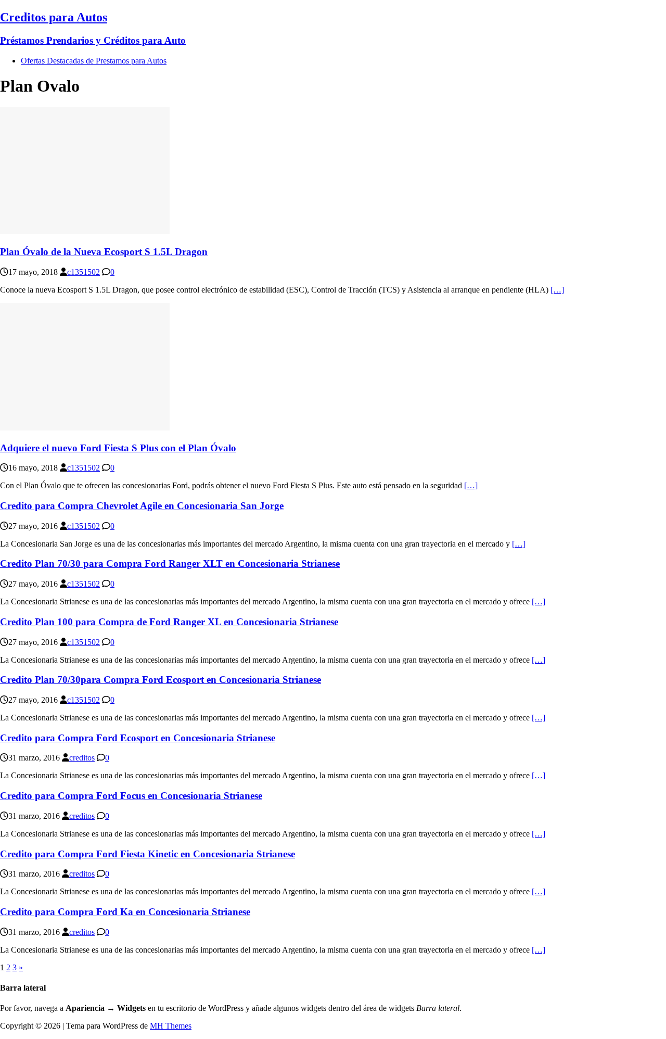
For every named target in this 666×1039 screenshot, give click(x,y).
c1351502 (83, 272)
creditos (82, 757)
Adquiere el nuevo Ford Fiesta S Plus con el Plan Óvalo (118, 447)
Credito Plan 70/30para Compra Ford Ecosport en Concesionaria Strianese (160, 679)
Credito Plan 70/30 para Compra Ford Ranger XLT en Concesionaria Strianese (170, 563)
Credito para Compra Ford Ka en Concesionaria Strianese (125, 911)
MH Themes (170, 1025)
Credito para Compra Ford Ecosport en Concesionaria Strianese (137, 737)
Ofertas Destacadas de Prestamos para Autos (93, 60)
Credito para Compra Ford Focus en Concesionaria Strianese (131, 795)
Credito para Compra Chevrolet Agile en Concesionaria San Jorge (142, 505)
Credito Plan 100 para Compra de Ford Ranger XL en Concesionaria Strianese (169, 621)
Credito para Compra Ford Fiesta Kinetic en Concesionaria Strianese (147, 853)
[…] (557, 289)
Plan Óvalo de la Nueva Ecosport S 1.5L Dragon (104, 251)
